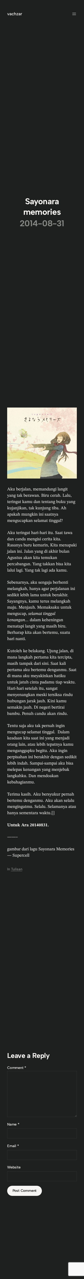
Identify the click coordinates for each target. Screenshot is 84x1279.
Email (13, 1146)
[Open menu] (74, 14)
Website (14, 1167)
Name (13, 1124)
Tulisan (16, 869)
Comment (16, 1068)
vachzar (14, 13)
